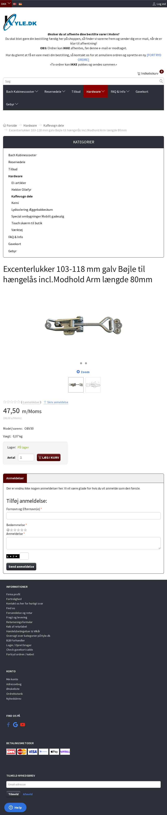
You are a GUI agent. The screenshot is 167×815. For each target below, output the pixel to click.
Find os (10, 608)
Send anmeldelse (21, 566)
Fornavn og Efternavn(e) (23, 509)
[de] (20, 3)
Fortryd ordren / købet (20, 654)
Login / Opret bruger (19, 645)
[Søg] (161, 81)
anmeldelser (31, 402)
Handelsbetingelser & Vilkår (23, 631)
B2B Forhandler (15, 640)
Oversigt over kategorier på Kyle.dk (28, 636)
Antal (11, 457)
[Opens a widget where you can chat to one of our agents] (15, 808)
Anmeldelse (14, 534)
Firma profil (13, 594)
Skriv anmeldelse (57, 402)
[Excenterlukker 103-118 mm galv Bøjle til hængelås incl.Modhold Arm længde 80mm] (83, 325)
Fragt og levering (16, 617)
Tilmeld (13, 794)
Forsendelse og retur (19, 613)
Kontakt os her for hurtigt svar (24, 603)
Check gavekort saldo (19, 649)
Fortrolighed (14, 599)
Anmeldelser (15, 478)
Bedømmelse (15, 525)
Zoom (85, 372)
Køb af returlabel (16, 626)
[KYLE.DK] (20, 21)
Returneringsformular (19, 622)
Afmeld (28, 794)
